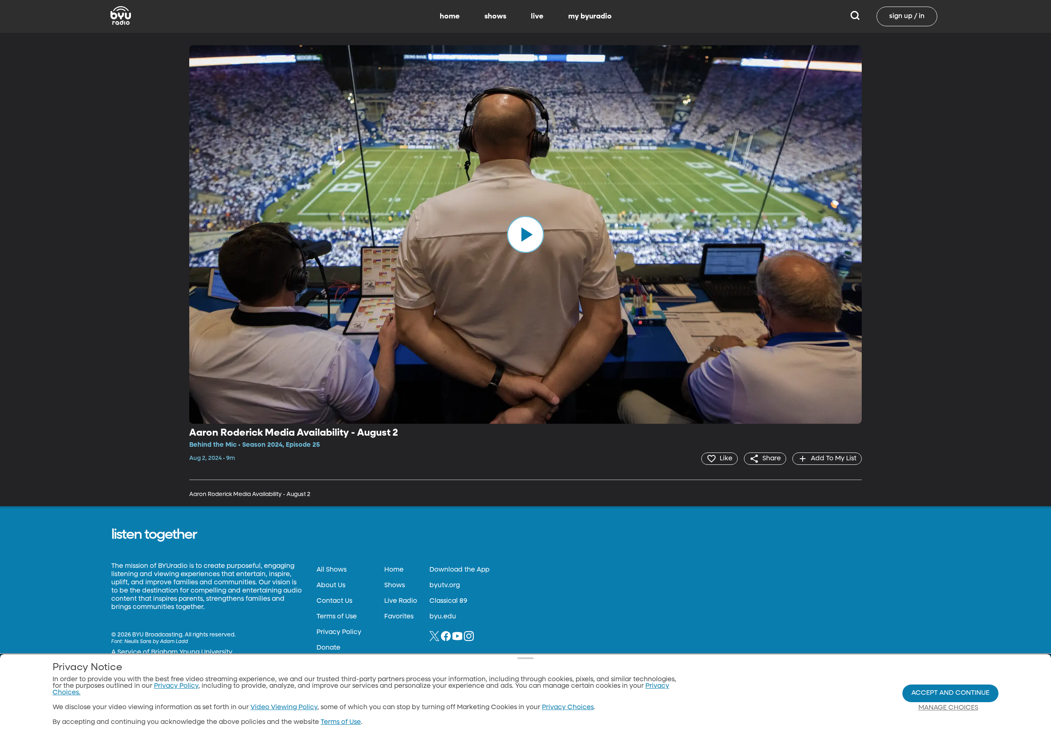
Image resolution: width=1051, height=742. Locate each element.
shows (495, 16)
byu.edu (442, 616)
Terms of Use (337, 616)
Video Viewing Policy (283, 707)
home (450, 16)
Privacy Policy (339, 632)
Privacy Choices (568, 707)
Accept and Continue (950, 693)
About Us (331, 585)
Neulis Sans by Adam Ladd (156, 641)
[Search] (855, 16)
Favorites (398, 616)
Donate (328, 648)
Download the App (459, 570)
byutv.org (444, 585)
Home (394, 570)
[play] (525, 234)
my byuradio (590, 16)
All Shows (332, 570)
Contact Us (334, 601)
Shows (394, 585)
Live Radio (400, 601)
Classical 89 (448, 601)
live (537, 16)
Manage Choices (948, 708)
